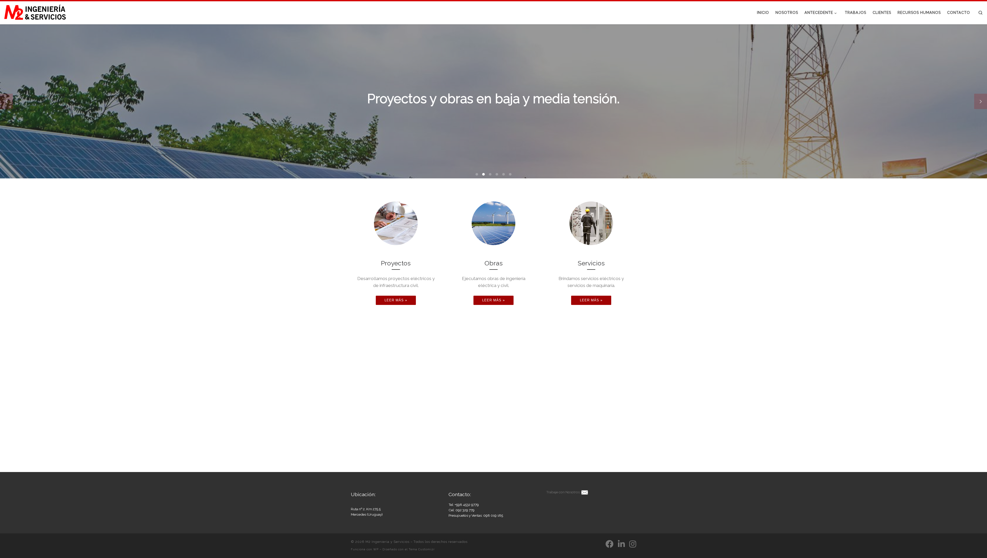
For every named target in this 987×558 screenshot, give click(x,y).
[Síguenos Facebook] (610, 544)
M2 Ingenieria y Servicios (387, 542)
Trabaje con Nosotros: (563, 492)
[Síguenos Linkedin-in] (621, 544)
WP (376, 549)
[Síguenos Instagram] (632, 544)
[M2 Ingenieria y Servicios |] (36, 11)
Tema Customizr (422, 549)
